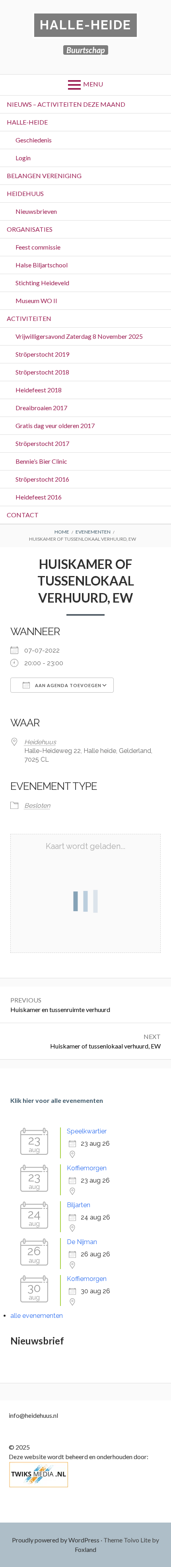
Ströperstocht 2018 (42, 372)
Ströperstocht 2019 (42, 354)
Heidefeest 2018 (39, 390)
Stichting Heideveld (42, 282)
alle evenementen (36, 1315)
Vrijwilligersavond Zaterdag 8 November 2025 (79, 336)
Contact (23, 514)
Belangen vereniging (44, 175)
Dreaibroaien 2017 (41, 407)
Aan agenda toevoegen (67, 685)
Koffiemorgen (87, 1168)
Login (23, 157)
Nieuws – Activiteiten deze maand (66, 104)
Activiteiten (29, 318)
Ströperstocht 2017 (42, 443)
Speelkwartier (87, 1131)
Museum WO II (36, 300)
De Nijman (82, 1242)
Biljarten (78, 1205)
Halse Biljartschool (42, 265)
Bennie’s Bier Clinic (41, 461)
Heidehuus (25, 193)
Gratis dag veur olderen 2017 (55, 425)
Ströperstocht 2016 (42, 479)
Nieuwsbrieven (36, 211)
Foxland (85, 1549)
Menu (93, 84)
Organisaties (29, 229)
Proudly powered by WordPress (55, 1540)
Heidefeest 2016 (39, 497)
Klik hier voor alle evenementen (56, 1100)
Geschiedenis (34, 140)
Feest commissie (38, 247)
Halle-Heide (85, 24)
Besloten (37, 805)
